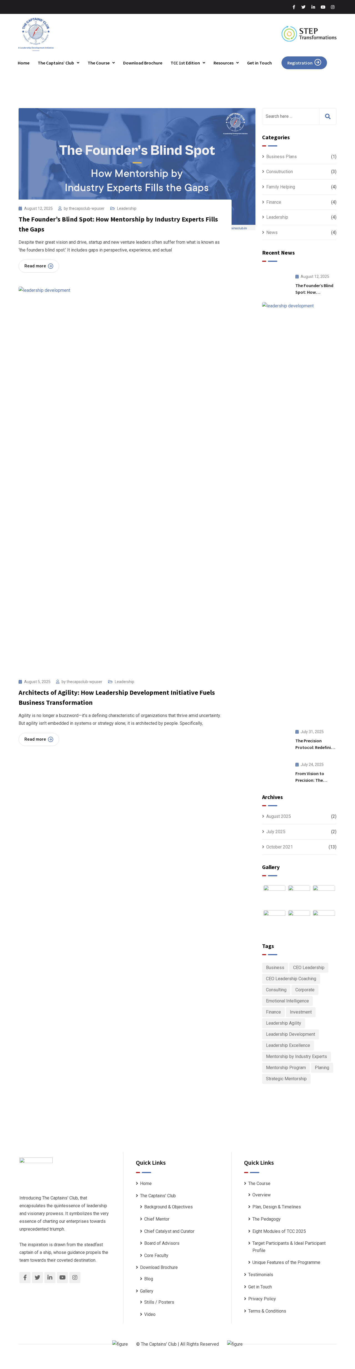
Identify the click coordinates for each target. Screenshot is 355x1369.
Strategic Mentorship (286, 1078)
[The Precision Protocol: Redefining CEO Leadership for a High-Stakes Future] (276, 738)
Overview (261, 1195)
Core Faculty (156, 1255)
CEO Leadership (308, 967)
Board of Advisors (161, 1243)
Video (150, 1314)
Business (275, 967)
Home (23, 63)
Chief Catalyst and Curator (169, 1231)
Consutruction (279, 171)
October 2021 (279, 847)
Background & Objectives (168, 1206)
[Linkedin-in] (313, 7)
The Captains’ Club (56, 63)
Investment (301, 1012)
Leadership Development (290, 1034)
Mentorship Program (286, 1067)
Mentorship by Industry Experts (296, 1056)
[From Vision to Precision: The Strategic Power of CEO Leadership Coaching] (276, 771)
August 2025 (278, 816)
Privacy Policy (262, 1298)
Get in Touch (259, 63)
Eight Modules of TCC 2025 (279, 1231)
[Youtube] (323, 7)
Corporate (305, 989)
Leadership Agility (283, 1023)
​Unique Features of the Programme (286, 1262)
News (272, 232)
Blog (148, 1278)
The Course (99, 63)
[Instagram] (333, 7)
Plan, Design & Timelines (276, 1206)
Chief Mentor (156, 1219)
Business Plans (281, 156)
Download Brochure (142, 63)
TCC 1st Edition (185, 63)
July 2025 (275, 831)
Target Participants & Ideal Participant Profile (289, 1247)
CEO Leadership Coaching (291, 978)
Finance (273, 202)
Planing (322, 1067)
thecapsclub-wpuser (87, 208)
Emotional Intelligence (287, 1001)
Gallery (146, 1291)
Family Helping (280, 187)
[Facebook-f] (294, 7)
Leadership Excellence (288, 1045)
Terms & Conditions (267, 1311)
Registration (300, 63)
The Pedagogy (266, 1219)
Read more (35, 265)
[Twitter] (304, 7)
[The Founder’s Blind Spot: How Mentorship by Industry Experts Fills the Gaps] (276, 283)
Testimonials (260, 1274)
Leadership (126, 208)
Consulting (276, 989)
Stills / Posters (159, 1302)
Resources (224, 63)
